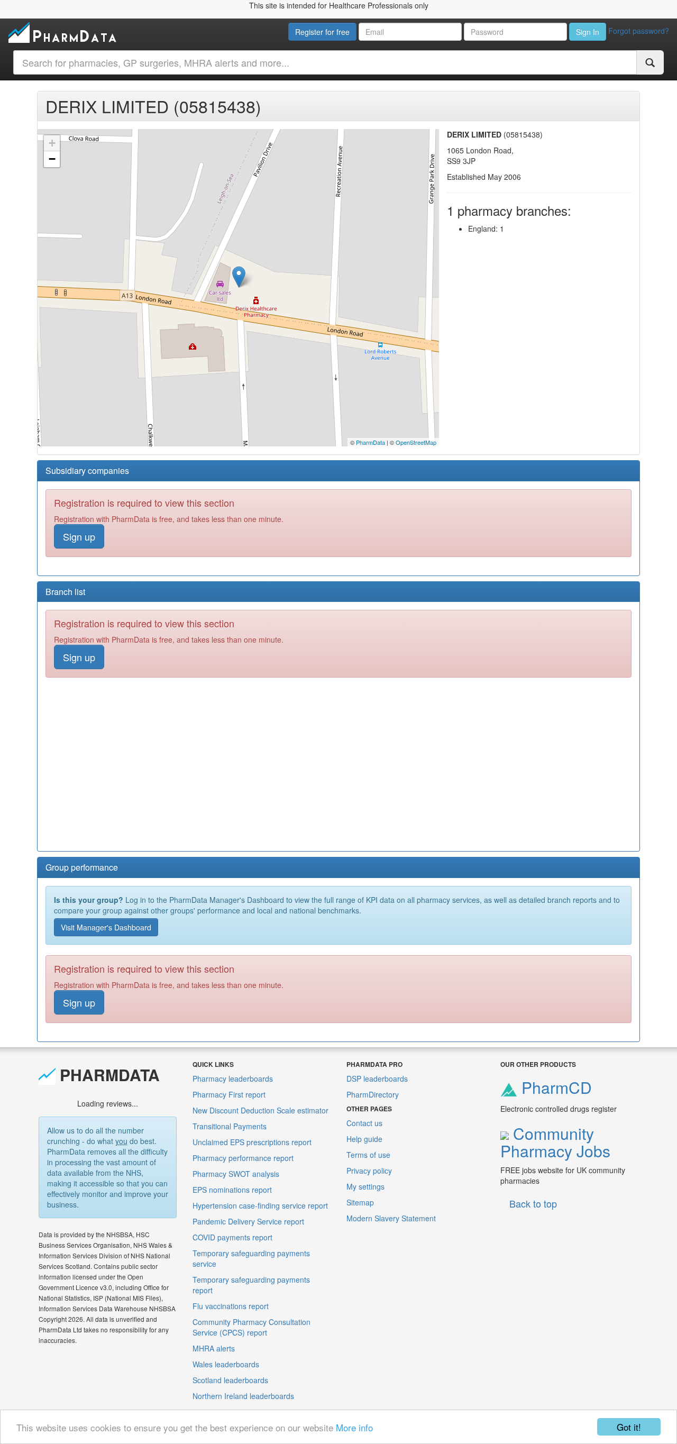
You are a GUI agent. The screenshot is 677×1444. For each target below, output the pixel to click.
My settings (365, 1186)
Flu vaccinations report (231, 1306)
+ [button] (52, 143)
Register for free (322, 31)
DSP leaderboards (377, 1078)
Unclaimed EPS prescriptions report (252, 1142)
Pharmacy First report (229, 1094)
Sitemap (360, 1202)
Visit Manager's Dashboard (106, 927)
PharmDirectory (372, 1094)
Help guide (364, 1139)
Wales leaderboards (226, 1364)
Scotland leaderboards (230, 1380)
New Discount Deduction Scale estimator (260, 1110)
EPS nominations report (232, 1189)
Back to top (533, 1203)
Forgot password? (638, 30)
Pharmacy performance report (243, 1158)
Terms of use (368, 1154)
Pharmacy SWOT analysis (236, 1173)
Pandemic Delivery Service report (248, 1221)
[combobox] (325, 62)
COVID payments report (232, 1237)
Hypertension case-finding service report (260, 1205)
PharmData (370, 442)
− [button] (52, 159)
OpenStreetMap (416, 442)
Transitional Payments (230, 1126)
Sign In (587, 31)
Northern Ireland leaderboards (243, 1396)
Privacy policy (369, 1170)
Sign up (79, 536)
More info (354, 1427)
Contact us (364, 1123)
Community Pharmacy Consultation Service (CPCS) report (251, 1327)
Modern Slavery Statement (391, 1218)
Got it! (629, 1426)
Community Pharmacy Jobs (555, 1142)
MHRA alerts (214, 1348)
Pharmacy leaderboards (233, 1078)
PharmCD (554, 1087)
